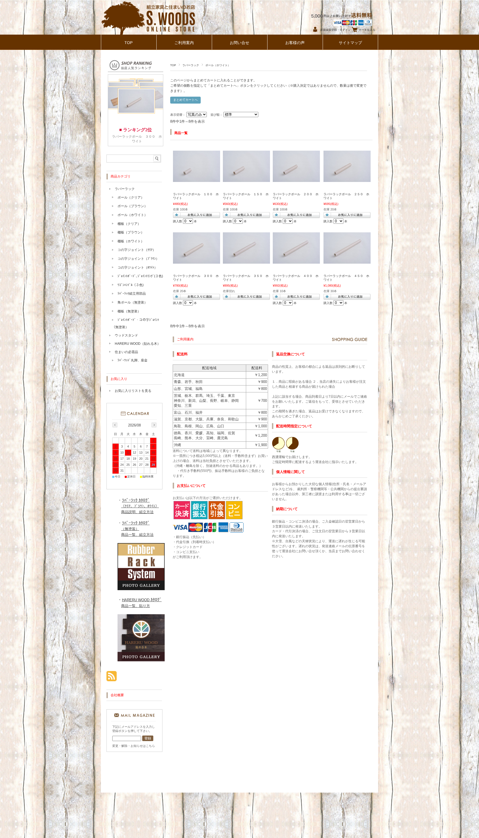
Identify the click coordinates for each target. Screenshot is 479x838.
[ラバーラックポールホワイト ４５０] (347, 261)
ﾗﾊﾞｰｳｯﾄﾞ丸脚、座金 (132, 360)
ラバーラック (190, 65)
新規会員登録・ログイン (335, 29)
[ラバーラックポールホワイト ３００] (196, 261)
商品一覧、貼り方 (135, 606)
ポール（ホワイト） (132, 215)
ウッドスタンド (126, 335)
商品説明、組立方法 (137, 512)
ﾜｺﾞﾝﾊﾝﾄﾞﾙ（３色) (131, 285)
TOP (128, 43)
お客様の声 (295, 43)
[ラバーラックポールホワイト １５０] (246, 179)
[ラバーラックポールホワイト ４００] (296, 261)
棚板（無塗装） (129, 311)
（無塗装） (130, 529)
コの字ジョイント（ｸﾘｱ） (137, 250)
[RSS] (111, 678)
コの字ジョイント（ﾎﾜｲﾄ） (137, 267)
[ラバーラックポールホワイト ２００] (296, 179)
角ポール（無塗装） (132, 302)
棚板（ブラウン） (131, 232)
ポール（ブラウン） (132, 206)
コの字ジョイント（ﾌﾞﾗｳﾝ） (138, 259)
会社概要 (117, 695)
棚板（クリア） (129, 224)
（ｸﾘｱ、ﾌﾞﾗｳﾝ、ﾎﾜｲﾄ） (140, 506)
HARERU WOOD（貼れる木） (137, 344)
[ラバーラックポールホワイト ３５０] (246, 261)
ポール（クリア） (131, 197)
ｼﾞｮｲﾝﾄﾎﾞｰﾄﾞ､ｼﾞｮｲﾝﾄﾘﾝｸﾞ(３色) (140, 276)
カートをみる (367, 29)
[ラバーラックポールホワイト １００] (196, 179)
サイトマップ (350, 43)
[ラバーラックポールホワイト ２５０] (347, 179)
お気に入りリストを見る (133, 391)
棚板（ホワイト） (131, 241)
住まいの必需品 (126, 352)
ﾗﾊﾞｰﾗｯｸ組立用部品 (132, 293)
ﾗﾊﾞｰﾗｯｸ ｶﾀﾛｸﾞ (136, 500)
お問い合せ (239, 43)
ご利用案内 (184, 43)
